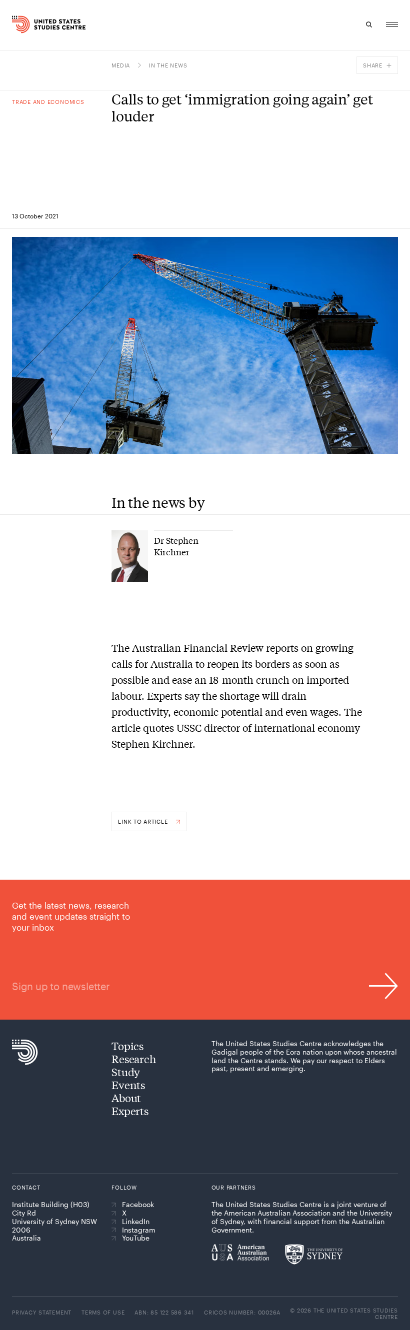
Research (134, 1059)
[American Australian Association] (240, 1252)
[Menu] (392, 24)
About (126, 1098)
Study (126, 1072)
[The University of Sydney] (313, 1254)
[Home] (22, 24)
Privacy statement (42, 1312)
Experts (130, 1111)
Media (121, 65)
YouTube (136, 1238)
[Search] (369, 24)
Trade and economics (48, 101)
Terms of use (103, 1312)
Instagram (139, 1230)
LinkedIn (136, 1222)
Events (128, 1085)
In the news (168, 65)
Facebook (138, 1205)
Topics (128, 1046)
